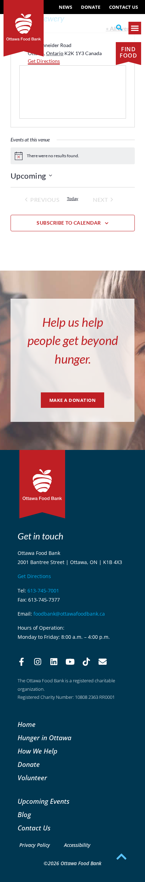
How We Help (37, 751)
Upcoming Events (43, 801)
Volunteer (32, 777)
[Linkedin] (54, 662)
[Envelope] (102, 662)
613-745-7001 (43, 590)
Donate (90, 7)
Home (27, 724)
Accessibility (77, 845)
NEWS (65, 7)
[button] (119, 28)
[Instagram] (38, 662)
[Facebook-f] (21, 662)
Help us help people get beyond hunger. (72, 340)
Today (72, 198)
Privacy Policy (34, 845)
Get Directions (44, 61)
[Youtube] (70, 662)
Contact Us (123, 7)
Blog (24, 814)
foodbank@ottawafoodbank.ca (69, 613)
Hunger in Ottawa (44, 737)
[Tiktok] (86, 662)
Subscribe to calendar (69, 223)
